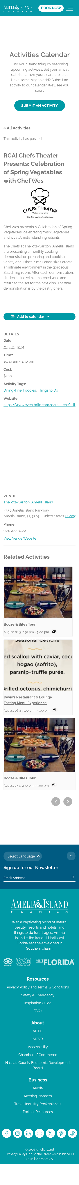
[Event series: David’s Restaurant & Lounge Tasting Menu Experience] (54, 710)
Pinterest (61, 1133)
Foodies (29, 390)
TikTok (72, 1133)
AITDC (38, 1031)
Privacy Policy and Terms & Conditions (38, 987)
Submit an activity (39, 106)
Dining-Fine (13, 390)
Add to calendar (30, 317)
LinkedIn (28, 1133)
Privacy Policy (16, 1154)
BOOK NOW (51, 8)
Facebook (6, 1133)
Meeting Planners (38, 1096)
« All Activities (17, 128)
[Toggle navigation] (69, 8)
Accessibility (38, 1047)
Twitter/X (50, 1133)
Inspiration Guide (37, 1003)
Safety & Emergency (37, 995)
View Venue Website (20, 538)
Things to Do (48, 390)
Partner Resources (38, 1112)
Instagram (17, 1133)
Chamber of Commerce (37, 1055)
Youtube (39, 1133)
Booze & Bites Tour (20, 624)
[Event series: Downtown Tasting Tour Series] (54, 631)
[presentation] (38, 592)
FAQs (38, 1011)
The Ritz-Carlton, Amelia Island (28, 502)
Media (38, 1088)
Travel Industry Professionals (37, 1104)
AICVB (37, 1039)
